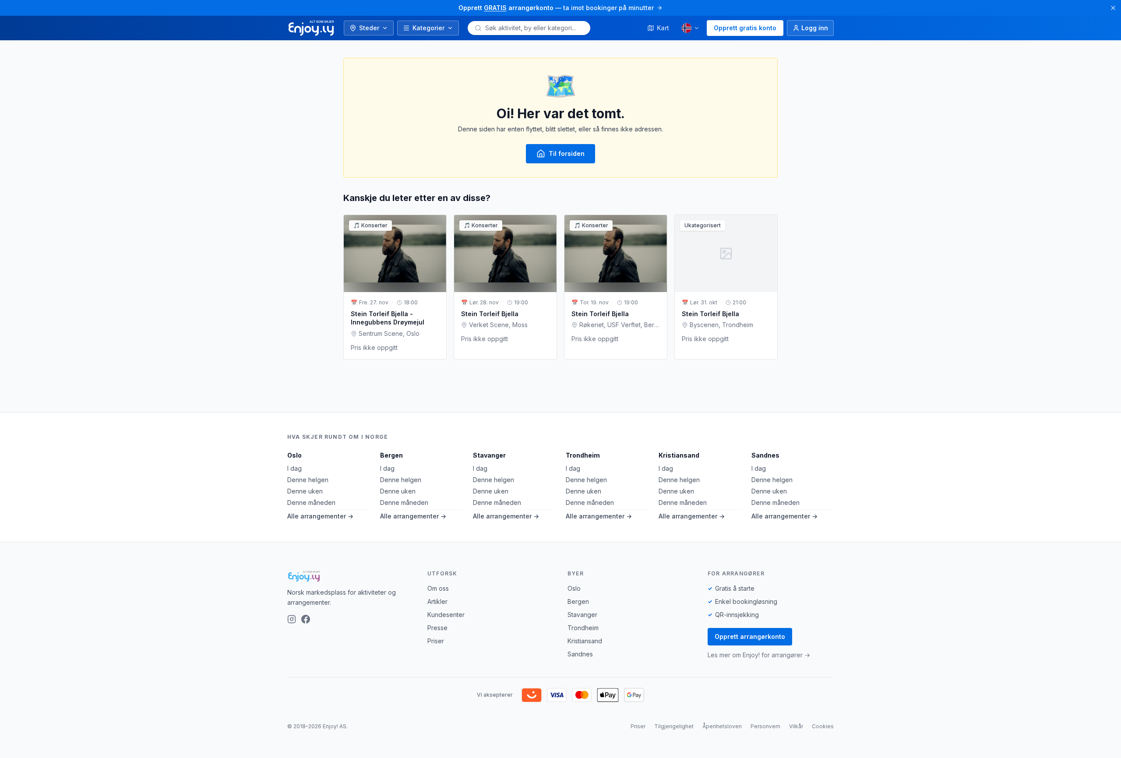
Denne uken (305, 491)
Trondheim (583, 455)
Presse (437, 627)
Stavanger (489, 455)
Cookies (823, 726)
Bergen (391, 455)
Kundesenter (446, 614)
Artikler (437, 601)
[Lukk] (1113, 8)
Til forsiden (567, 153)
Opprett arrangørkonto (750, 636)
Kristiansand (679, 455)
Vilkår (796, 726)
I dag (294, 468)
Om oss (438, 588)
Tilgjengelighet (674, 726)
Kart (663, 28)
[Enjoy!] (350, 576)
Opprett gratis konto (745, 28)
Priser (435, 641)
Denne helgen (307, 479)
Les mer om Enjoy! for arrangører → (759, 655)
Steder (369, 28)
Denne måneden (311, 502)
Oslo (294, 455)
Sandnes (765, 455)
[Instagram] (291, 619)
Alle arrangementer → (320, 516)
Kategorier (428, 28)
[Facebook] (305, 619)
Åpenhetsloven (722, 726)
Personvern (765, 726)
